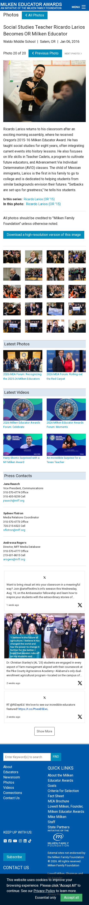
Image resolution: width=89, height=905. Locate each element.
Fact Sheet (56, 796)
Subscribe (14, 857)
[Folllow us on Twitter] (5, 841)
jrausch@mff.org (13, 500)
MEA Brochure (58, 801)
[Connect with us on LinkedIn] (25, 841)
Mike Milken (57, 817)
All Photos (35, 15)
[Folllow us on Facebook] (10, 841)
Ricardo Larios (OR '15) (39, 199)
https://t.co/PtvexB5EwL (33, 709)
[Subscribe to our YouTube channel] (15, 841)
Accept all (71, 897)
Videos (8, 788)
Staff (51, 822)
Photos (8, 782)
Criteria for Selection (63, 791)
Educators (10, 772)
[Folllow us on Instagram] (20, 841)
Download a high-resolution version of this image (44, 235)
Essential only (45, 897)
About (7, 767)
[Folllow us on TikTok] (30, 841)
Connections (12, 793)
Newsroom (11, 777)
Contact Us (11, 798)
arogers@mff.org (14, 559)
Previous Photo (46, 53)
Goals (52, 786)
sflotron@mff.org (14, 530)
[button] (44, 591)
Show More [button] (44, 731)
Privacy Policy (44, 891)
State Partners (59, 827)
